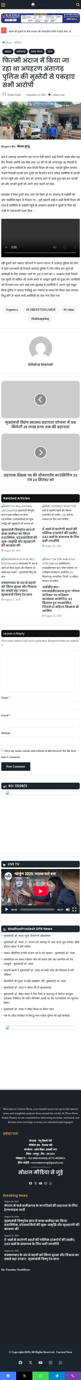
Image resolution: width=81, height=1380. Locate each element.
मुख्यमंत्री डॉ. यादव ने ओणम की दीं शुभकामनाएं (27, 987)
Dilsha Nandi (14, 94)
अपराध (17, 42)
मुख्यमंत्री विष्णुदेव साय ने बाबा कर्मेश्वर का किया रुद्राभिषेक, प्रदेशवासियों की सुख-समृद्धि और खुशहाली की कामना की (19, 538)
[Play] (7, 909)
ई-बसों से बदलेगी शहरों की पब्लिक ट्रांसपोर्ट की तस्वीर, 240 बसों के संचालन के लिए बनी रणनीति (60, 535)
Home (8, 42)
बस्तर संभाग (36, 51)
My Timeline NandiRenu (15, 1269)
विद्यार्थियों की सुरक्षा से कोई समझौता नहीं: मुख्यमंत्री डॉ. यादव (35, 981)
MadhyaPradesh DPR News (30, 929)
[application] (40, 891)
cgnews (13, 309)
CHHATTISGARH (41, 309)
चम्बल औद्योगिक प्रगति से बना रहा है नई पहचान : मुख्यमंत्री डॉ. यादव (39, 953)
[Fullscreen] (74, 909)
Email (6, 715)
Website (5, 733)
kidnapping (41, 318)
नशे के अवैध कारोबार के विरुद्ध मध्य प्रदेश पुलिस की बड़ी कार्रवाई (37, 1015)
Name (5, 697)
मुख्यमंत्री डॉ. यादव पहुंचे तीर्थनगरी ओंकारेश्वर (27, 935)
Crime (69, 309)
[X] (35, 1183)
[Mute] (68, 909)
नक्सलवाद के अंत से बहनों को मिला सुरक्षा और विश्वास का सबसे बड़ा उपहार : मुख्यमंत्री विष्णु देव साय (19, 589)
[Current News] (40, 4)
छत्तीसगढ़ (21, 51)
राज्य (50, 51)
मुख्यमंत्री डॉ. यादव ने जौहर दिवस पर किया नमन (29, 1009)
